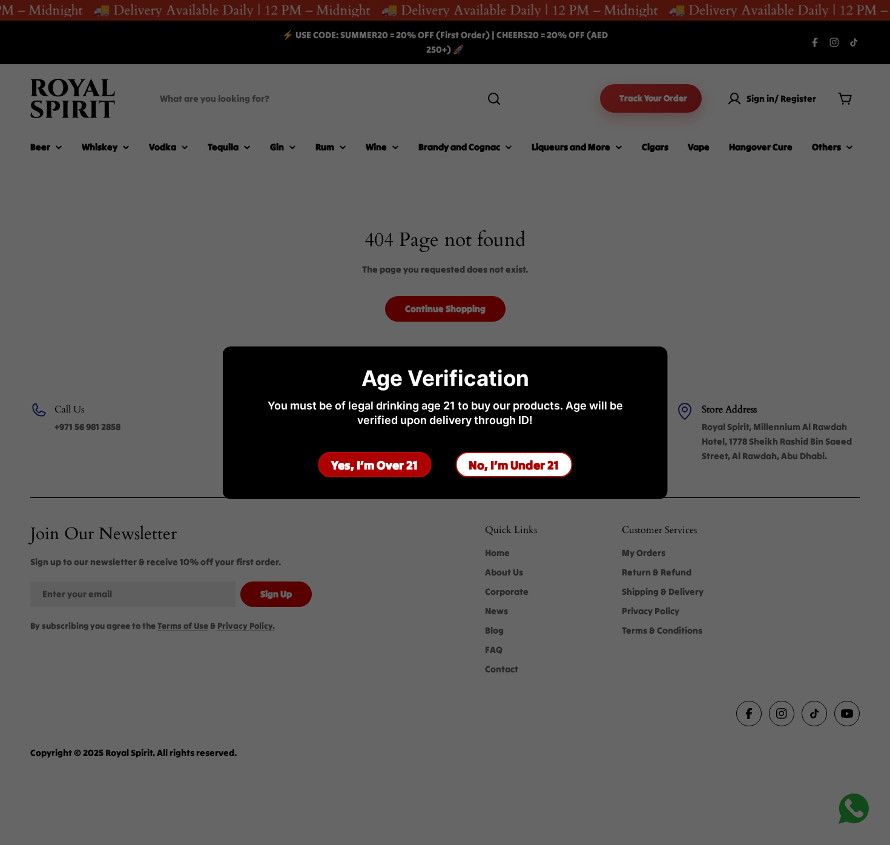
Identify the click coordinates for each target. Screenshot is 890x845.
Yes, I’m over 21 (374, 464)
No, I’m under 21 (514, 464)
